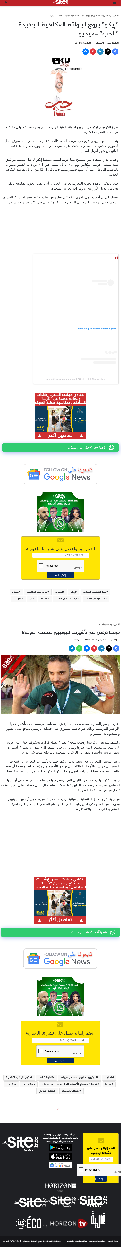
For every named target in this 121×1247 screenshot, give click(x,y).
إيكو (73, 592)
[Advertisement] (60, 231)
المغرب (59, 592)
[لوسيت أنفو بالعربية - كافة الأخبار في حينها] (60, 2)
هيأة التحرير (113, 1241)
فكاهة (44, 599)
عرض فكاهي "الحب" (66, 599)
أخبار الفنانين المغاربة (94, 592)
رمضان (15, 592)
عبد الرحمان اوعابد (95, 599)
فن (31, 599)
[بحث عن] (6, 3)
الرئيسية (113, 15)
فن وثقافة (102, 15)
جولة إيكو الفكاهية (37, 592)
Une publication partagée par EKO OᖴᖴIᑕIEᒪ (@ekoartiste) (76, 379)
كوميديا (17, 599)
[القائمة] (114, 3)
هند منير (99, 43)
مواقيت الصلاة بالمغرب (77, 1241)
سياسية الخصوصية (97, 1241)
